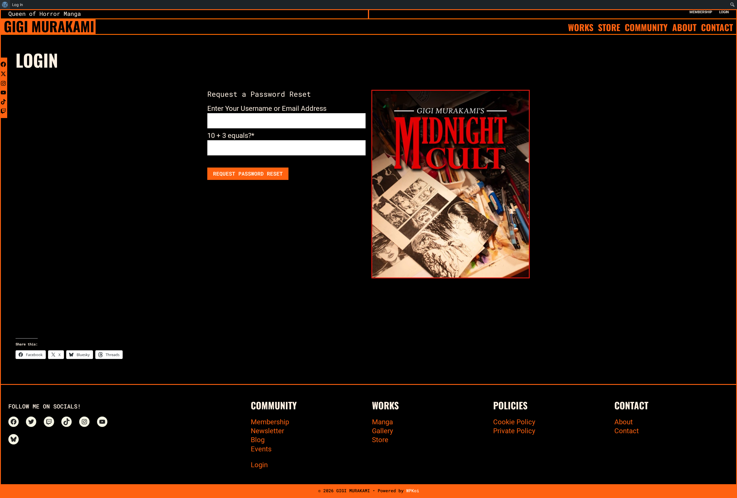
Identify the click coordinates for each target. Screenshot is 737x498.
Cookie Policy (514, 422)
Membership (270, 422)
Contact (626, 431)
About (623, 422)
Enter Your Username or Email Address (266, 108)
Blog (258, 440)
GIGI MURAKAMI (49, 26)
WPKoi (412, 490)
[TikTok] (66, 422)
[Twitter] (31, 422)
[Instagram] (84, 422)
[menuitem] (5, 4)
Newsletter (267, 431)
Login (259, 465)
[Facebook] (13, 422)
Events (261, 449)
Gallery (382, 431)
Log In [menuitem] (17, 4)
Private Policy (514, 431)
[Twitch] (49, 422)
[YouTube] (102, 422)
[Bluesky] (13, 439)
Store (380, 440)
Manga (382, 422)
